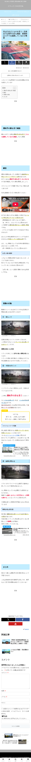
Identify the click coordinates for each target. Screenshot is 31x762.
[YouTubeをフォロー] (15, 623)
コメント (5, 672)
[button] (19, 63)
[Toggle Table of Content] (14, 88)
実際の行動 (7, 94)
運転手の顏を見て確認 (10, 90)
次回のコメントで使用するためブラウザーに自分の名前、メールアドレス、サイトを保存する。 (15, 711)
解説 (5, 92)
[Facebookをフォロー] (23, 619)
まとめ (5, 96)
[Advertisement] (15, 113)
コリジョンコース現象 (12, 435)
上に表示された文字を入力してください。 (14, 718)
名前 (3, 690)
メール (4, 696)
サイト (3, 702)
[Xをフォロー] (8, 619)
